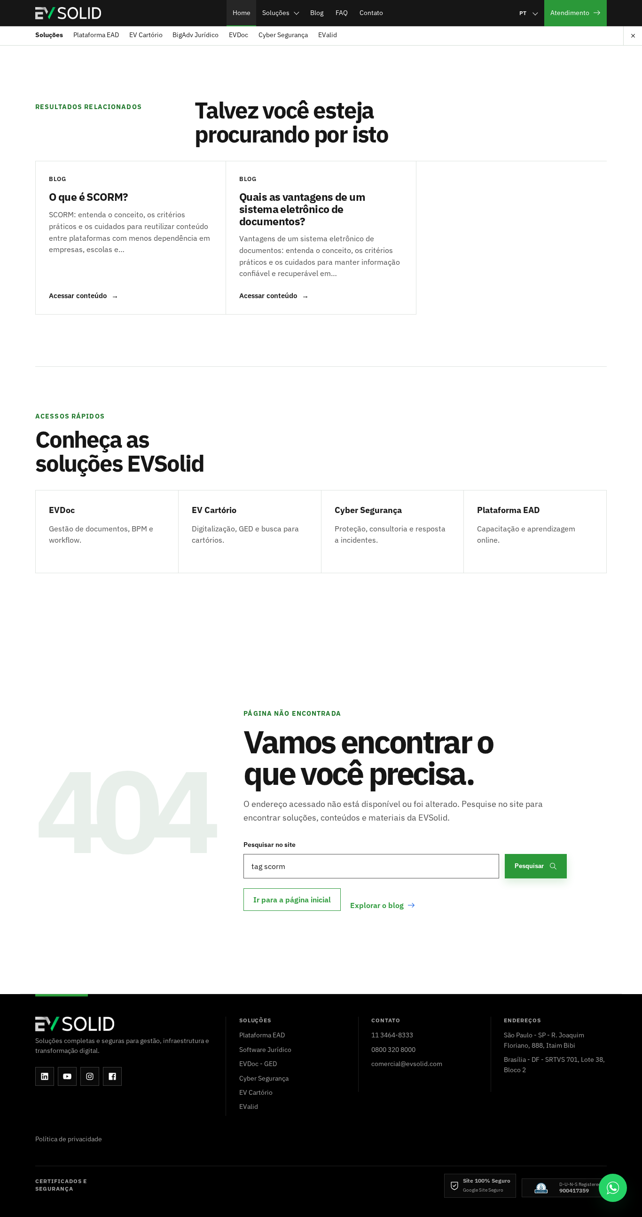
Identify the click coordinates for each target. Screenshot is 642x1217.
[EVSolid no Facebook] (112, 1076)
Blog (316, 12)
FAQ (342, 12)
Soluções (276, 12)
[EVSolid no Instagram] (89, 1076)
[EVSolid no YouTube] (67, 1076)
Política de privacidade (68, 1138)
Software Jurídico (265, 1049)
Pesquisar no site (269, 844)
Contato (371, 12)
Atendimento (569, 12)
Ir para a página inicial (292, 899)
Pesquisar (529, 865)
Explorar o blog (377, 905)
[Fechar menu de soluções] (632, 35)
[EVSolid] (68, 13)
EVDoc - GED (258, 1063)
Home (242, 12)
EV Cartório (146, 35)
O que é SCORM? (88, 197)
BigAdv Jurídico (195, 35)
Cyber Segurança (283, 35)
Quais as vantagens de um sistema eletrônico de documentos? (302, 209)
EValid (327, 35)
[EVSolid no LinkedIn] (44, 1076)
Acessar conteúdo (83, 295)
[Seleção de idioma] (528, 13)
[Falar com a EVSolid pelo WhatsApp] (613, 1188)
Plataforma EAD (96, 35)
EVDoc (238, 35)
